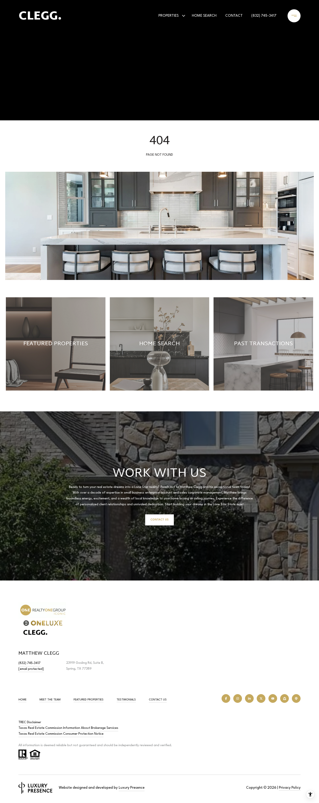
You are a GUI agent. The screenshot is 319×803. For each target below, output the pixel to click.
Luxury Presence (132, 788)
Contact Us (158, 699)
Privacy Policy (290, 788)
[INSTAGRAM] (237, 698)
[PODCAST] (296, 698)
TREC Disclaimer (29, 722)
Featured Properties (89, 699)
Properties (168, 16)
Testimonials (126, 699)
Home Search (204, 16)
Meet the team (50, 699)
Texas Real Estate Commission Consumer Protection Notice (61, 734)
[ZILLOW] (284, 698)
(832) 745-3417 (263, 16)
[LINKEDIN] (249, 698)
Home (22, 699)
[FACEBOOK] (226, 698)
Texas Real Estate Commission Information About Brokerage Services (68, 728)
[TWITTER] (261, 698)
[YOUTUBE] (272, 698)
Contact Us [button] (159, 519)
